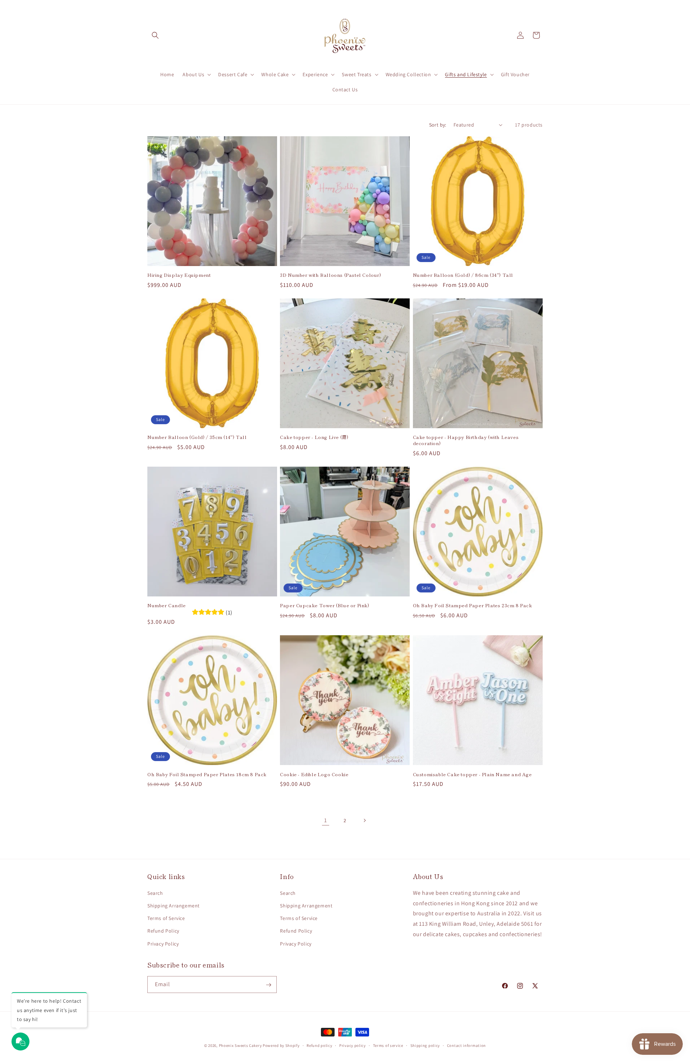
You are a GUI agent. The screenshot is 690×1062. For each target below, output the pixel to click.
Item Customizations (69, 1034)
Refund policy (319, 1045)
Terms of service (388, 1045)
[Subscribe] (268, 984)
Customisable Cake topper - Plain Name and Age (472, 775)
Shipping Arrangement (173, 905)
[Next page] (364, 820)
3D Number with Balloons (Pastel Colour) (330, 275)
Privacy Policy (163, 943)
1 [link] (325, 820)
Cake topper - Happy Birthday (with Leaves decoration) (466, 440)
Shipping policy (425, 1045)
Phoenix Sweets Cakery (240, 1045)
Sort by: (437, 125)
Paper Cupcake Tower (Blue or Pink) (324, 606)
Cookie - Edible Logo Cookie (314, 775)
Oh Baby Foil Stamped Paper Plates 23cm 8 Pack (472, 606)
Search (155, 892)
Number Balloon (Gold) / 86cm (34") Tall (463, 275)
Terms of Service (166, 918)
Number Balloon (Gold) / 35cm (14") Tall (197, 437)
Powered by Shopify (281, 1045)
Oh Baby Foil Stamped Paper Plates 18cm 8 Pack (207, 775)
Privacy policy (352, 1045)
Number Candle (166, 606)
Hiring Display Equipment (179, 275)
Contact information (466, 1045)
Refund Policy (163, 931)
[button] (155, 35)
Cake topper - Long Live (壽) (314, 437)
